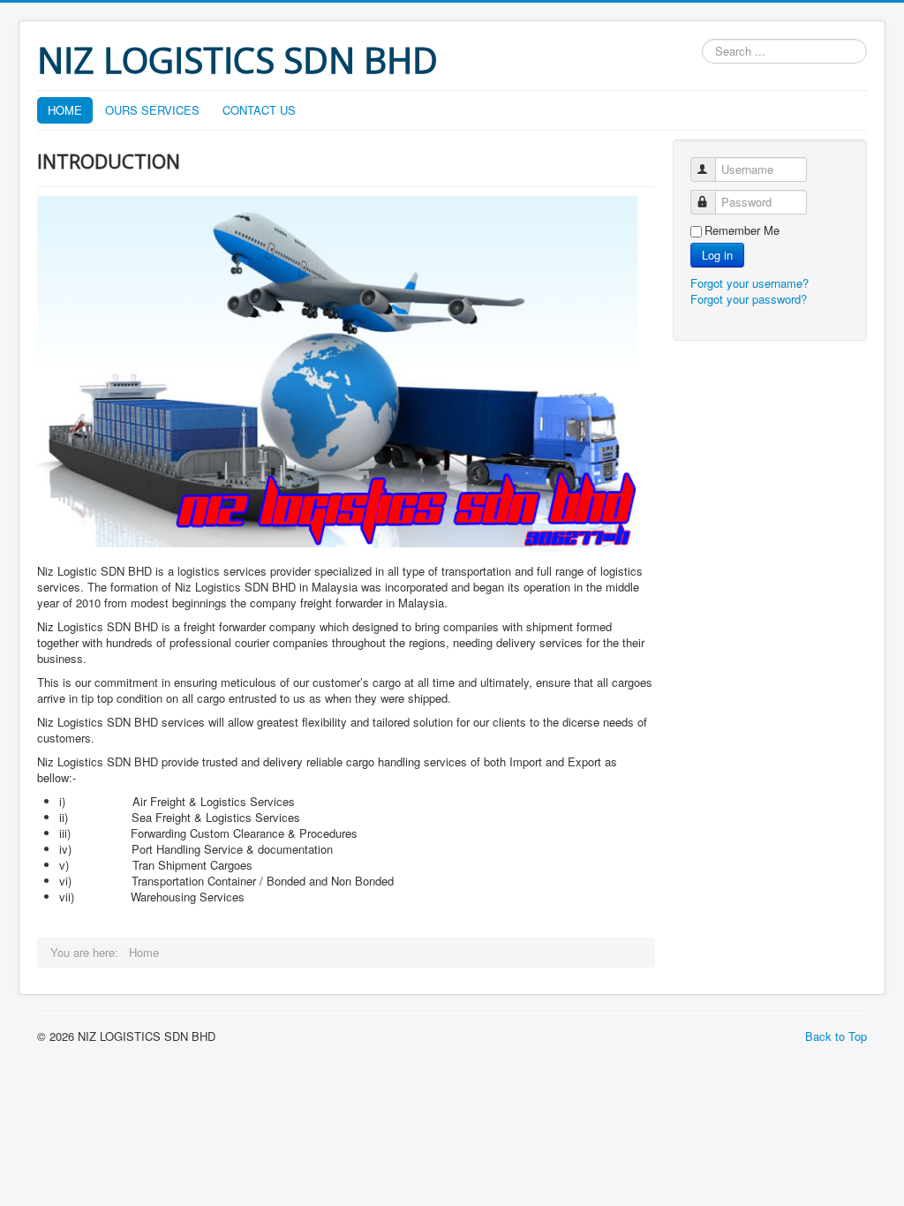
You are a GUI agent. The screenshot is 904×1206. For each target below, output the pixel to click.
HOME (65, 110)
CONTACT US (259, 110)
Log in (717, 254)
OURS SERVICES (152, 110)
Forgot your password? (748, 298)
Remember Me (742, 230)
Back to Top (836, 1036)
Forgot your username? (749, 283)
